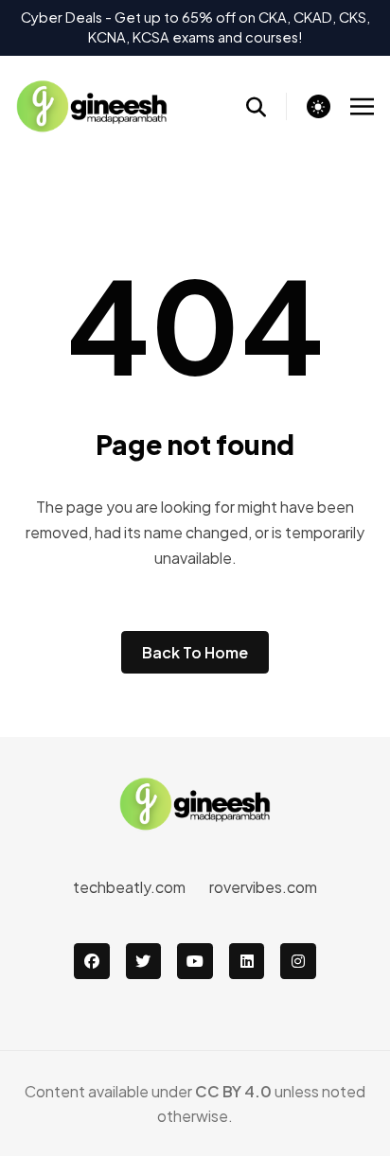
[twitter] (144, 961)
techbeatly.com (129, 887)
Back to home (195, 652)
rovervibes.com (263, 887)
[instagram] (298, 961)
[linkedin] (247, 961)
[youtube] (195, 961)
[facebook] (92, 961)
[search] (266, 106)
